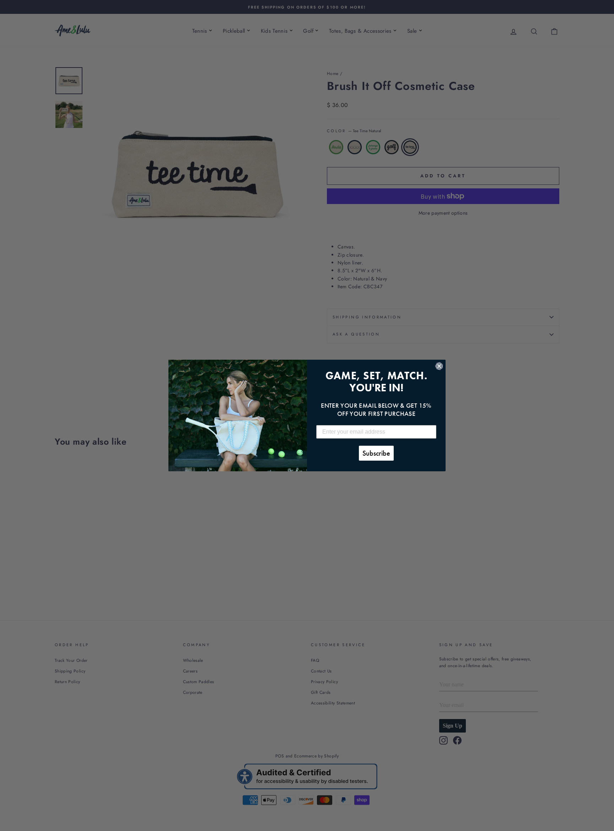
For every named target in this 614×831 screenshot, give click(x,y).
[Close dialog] (439, 366)
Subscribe (376, 453)
